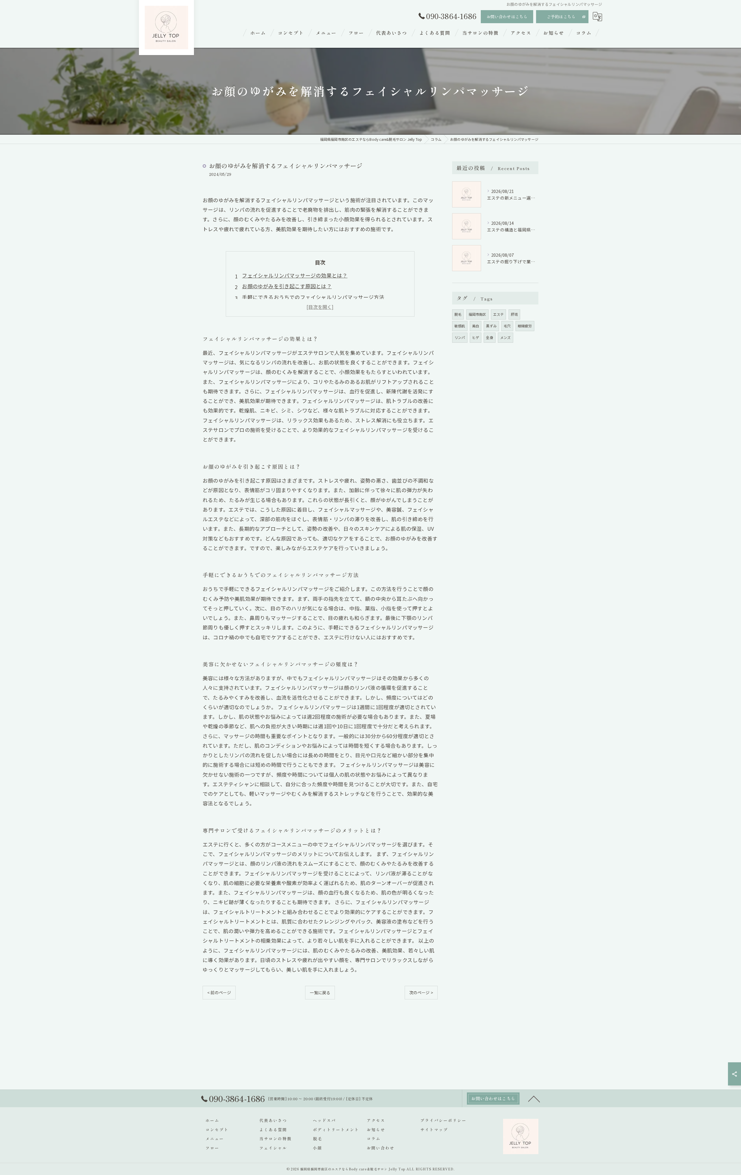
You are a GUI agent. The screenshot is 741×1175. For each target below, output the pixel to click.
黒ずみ (491, 325)
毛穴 (507, 325)
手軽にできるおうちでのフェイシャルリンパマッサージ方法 (313, 297)
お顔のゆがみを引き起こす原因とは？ (286, 286)
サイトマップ (434, 1129)
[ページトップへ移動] (534, 1098)
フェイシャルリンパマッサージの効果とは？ (294, 275)
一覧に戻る (320, 992)
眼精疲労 (525, 325)
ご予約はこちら (561, 16)
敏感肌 (459, 325)
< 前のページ (219, 992)
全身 (489, 337)
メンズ (505, 337)
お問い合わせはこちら (507, 16)
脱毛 (457, 314)
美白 (475, 325)
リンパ (459, 337)
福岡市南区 (477, 314)
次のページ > (421, 992)
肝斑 (514, 314)
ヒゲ (475, 337)
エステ (498, 314)
